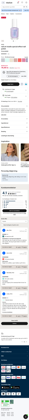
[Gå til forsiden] (9, 2)
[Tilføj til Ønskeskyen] (26, 84)
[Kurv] (26, 3)
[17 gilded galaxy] (15, 60)
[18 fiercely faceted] (19, 60)
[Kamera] (24, 7)
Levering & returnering (7, 135)
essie (2, 44)
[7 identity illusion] (7, 60)
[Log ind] (18, 3)
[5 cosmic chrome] (3, 60)
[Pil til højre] (26, 342)
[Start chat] (25, 416)
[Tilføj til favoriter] (22, 84)
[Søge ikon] (26, 7)
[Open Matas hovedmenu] (3, 2)
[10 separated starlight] (11, 60)
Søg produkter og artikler (8, 6)
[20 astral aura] (24, 60)
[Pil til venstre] (22, 342)
